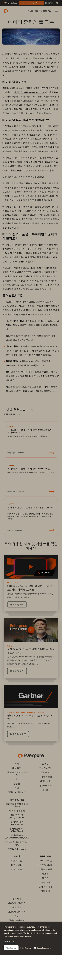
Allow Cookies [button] (11, 948)
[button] (42, 947)
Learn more (9, 941)
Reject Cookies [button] (25, 948)
